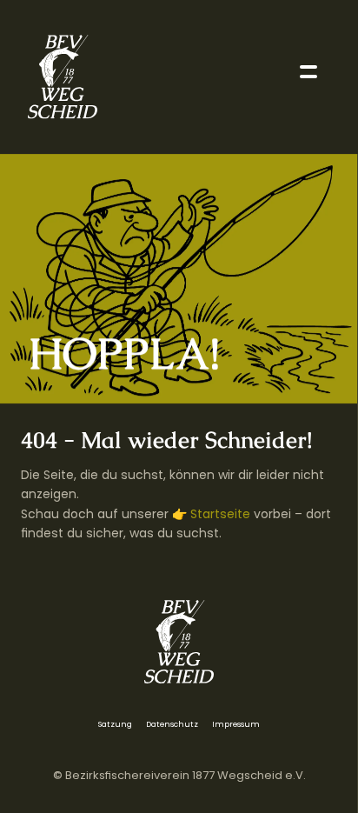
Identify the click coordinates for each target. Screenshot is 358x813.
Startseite (220, 513)
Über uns (42, 152)
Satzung (115, 724)
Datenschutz (172, 724)
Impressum (236, 724)
